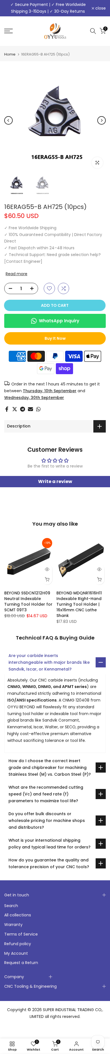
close (100, 8)
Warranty (13, 924)
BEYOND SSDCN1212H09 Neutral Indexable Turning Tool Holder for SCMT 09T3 (28, 601)
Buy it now (55, 338)
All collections (17, 915)
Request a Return (21, 962)
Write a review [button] (55, 481)
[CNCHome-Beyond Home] (55, 31)
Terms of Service (21, 934)
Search (11, 906)
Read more (16, 273)
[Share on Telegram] (22, 409)
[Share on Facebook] (6, 409)
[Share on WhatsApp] (38, 409)
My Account (16, 953)
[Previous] (8, 120)
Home (10, 54)
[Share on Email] (30, 409)
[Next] (101, 120)
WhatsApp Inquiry (59, 321)
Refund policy (17, 944)
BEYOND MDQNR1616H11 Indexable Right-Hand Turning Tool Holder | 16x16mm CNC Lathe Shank (79, 604)
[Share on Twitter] (14, 409)
